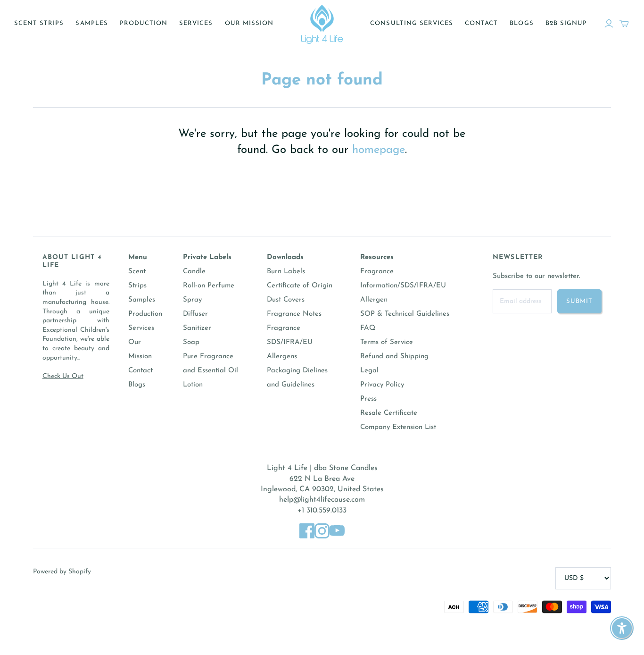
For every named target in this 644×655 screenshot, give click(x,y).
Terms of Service (386, 342)
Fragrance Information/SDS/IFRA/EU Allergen (403, 285)
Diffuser (195, 314)
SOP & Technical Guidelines (404, 314)
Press (368, 399)
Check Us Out (62, 376)
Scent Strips (39, 23)
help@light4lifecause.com (322, 500)
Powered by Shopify (62, 571)
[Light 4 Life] (322, 23)
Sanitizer (197, 328)
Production (143, 23)
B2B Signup (566, 23)
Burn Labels (286, 271)
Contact (481, 23)
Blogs (521, 23)
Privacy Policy (382, 384)
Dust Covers (286, 299)
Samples (91, 23)
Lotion (193, 384)
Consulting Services (411, 23)
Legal (369, 370)
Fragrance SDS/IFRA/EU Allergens (290, 342)
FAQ (367, 328)
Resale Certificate (388, 413)
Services (196, 23)
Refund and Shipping (394, 356)
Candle (194, 271)
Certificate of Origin (299, 285)
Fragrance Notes (294, 314)
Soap (191, 342)
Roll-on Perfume (208, 285)
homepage (378, 150)
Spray (192, 299)
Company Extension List (398, 427)
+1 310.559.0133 (322, 510)
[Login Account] (609, 23)
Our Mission (249, 23)
